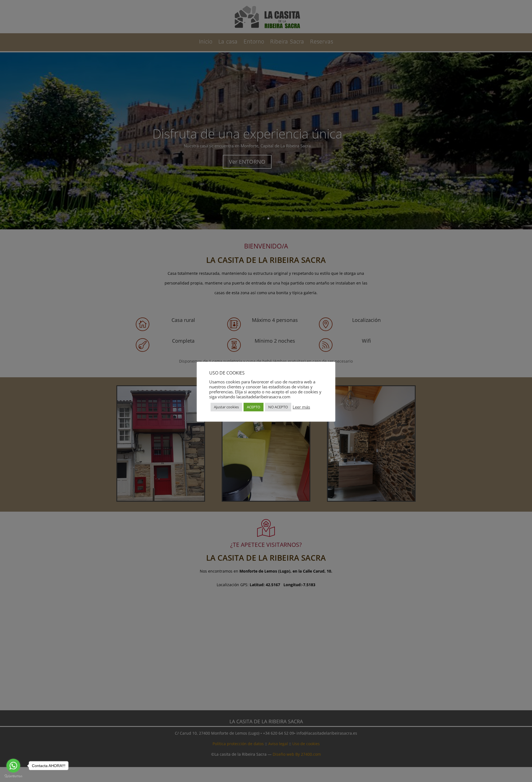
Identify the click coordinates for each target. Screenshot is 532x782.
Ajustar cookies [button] (226, 406)
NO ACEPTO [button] (278, 406)
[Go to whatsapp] (13, 766)
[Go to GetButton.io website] (13, 776)
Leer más (301, 406)
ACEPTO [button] (253, 406)
